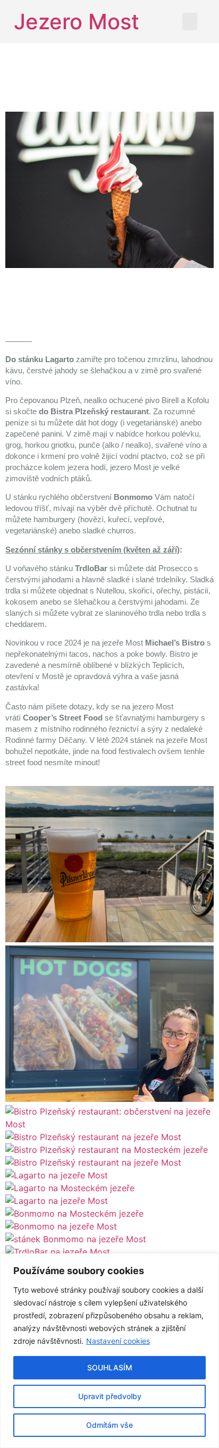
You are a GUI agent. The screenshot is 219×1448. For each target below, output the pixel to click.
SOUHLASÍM (109, 1367)
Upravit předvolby (109, 1396)
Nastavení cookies (118, 1340)
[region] (109, 1350)
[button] (189, 21)
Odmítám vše (109, 1424)
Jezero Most (76, 22)
